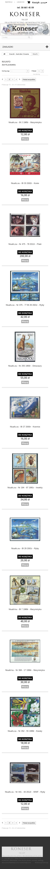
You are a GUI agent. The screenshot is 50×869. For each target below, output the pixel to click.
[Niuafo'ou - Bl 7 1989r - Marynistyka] (25, 590)
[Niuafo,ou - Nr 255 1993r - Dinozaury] (25, 347)
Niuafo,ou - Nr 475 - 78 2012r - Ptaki (25, 244)
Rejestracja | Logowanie (14, 2)
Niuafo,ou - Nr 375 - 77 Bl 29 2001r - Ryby (25, 305)
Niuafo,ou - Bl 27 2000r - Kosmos (25, 427)
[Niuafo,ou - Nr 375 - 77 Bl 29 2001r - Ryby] (25, 286)
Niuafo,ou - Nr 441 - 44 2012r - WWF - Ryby (25, 792)
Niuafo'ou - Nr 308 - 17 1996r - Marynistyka (25, 670)
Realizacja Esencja (41, 862)
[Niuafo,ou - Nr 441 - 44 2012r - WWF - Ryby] (25, 773)
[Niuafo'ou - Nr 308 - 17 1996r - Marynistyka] (25, 651)
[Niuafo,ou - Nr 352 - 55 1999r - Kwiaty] (25, 712)
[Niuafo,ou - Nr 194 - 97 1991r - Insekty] (25, 468)
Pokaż (34, 71)
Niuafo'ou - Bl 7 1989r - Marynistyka (25, 609)
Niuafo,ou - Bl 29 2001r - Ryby (25, 548)
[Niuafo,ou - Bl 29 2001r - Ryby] (25, 529)
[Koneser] (25, 18)
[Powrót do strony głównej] (4, 54)
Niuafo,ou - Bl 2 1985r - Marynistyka (25, 122)
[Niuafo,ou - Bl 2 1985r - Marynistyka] (25, 103)
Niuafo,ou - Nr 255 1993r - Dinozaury (25, 366)
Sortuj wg (5, 71)
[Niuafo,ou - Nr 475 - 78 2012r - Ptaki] (25, 225)
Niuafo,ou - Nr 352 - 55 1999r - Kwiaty (25, 731)
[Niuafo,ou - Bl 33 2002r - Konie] (25, 164)
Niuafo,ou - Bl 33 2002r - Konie (25, 183)
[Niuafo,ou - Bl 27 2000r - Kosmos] (25, 408)
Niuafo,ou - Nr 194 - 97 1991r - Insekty (25, 487)
